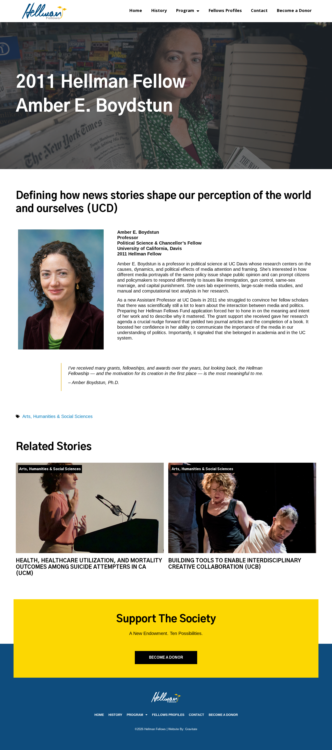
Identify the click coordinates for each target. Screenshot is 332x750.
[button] (166, 657)
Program (185, 11)
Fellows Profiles (225, 11)
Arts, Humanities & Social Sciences (57, 416)
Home (135, 11)
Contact (259, 11)
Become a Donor (294, 11)
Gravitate (191, 729)
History (159, 11)
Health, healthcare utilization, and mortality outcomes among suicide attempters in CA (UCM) (89, 567)
